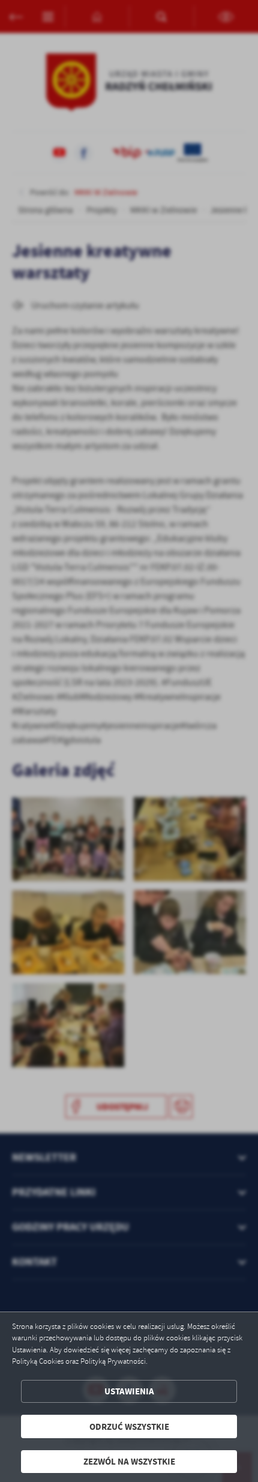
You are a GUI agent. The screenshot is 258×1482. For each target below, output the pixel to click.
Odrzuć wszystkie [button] (129, 1426)
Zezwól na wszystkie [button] (129, 1461)
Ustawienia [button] (129, 1391)
